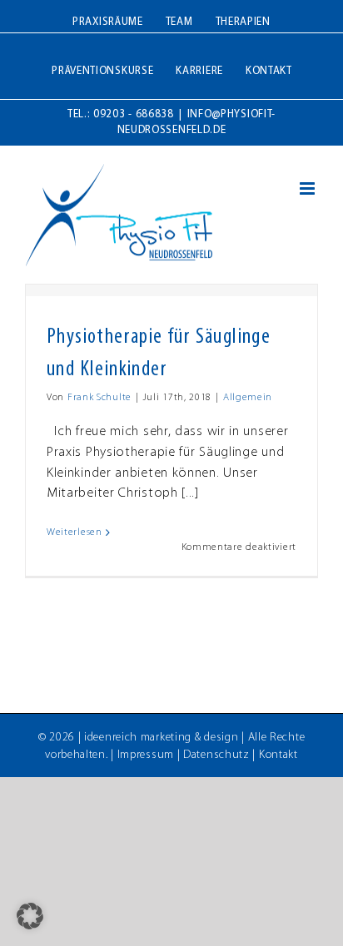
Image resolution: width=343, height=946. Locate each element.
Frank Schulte (99, 398)
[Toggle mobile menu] (309, 188)
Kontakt (278, 755)
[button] (30, 916)
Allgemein (247, 398)
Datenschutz (216, 755)
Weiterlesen (74, 532)
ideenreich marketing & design (161, 737)
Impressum (145, 755)
